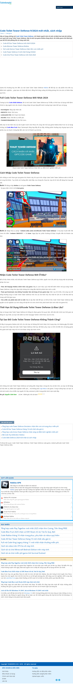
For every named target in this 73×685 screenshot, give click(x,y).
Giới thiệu (5, 671)
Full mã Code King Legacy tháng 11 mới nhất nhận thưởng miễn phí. (30, 542)
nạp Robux (43, 388)
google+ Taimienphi (59, 680)
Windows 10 (28, 593)
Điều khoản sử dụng (8, 674)
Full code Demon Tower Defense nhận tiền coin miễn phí (23, 49)
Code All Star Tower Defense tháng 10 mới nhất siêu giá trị (26, 539)
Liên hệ (4, 681)
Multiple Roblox (9, 516)
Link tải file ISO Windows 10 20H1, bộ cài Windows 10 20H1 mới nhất (24, 590)
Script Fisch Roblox (10, 512)
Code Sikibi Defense (15, 102)
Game (2, 33)
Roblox (46, 88)
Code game (9, 33)
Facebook (57, 680)
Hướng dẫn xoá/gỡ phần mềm (41, 674)
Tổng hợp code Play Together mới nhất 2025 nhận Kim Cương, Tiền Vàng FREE (34, 528)
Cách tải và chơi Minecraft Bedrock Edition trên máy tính (25, 549)
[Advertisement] (36, 14)
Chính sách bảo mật (8, 676)
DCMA (4, 679)
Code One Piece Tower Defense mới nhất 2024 (19, 55)
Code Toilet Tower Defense (24, 36)
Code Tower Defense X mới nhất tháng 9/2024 (19, 52)
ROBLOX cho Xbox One (11, 507)
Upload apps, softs (38, 676)
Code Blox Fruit (12, 127)
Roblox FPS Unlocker (10, 497)
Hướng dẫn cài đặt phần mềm (41, 671)
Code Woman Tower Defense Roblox (16, 46)
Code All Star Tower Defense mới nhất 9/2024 (19, 43)
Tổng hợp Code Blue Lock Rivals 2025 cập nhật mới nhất (20, 582)
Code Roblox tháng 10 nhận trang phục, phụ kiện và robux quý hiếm (30, 535)
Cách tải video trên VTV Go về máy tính (17, 546)
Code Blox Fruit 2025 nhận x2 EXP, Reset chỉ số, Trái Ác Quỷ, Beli (28, 532)
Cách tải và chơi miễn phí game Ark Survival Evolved (23, 553)
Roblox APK (15, 482)
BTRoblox (7, 502)
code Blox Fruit (10, 578)
